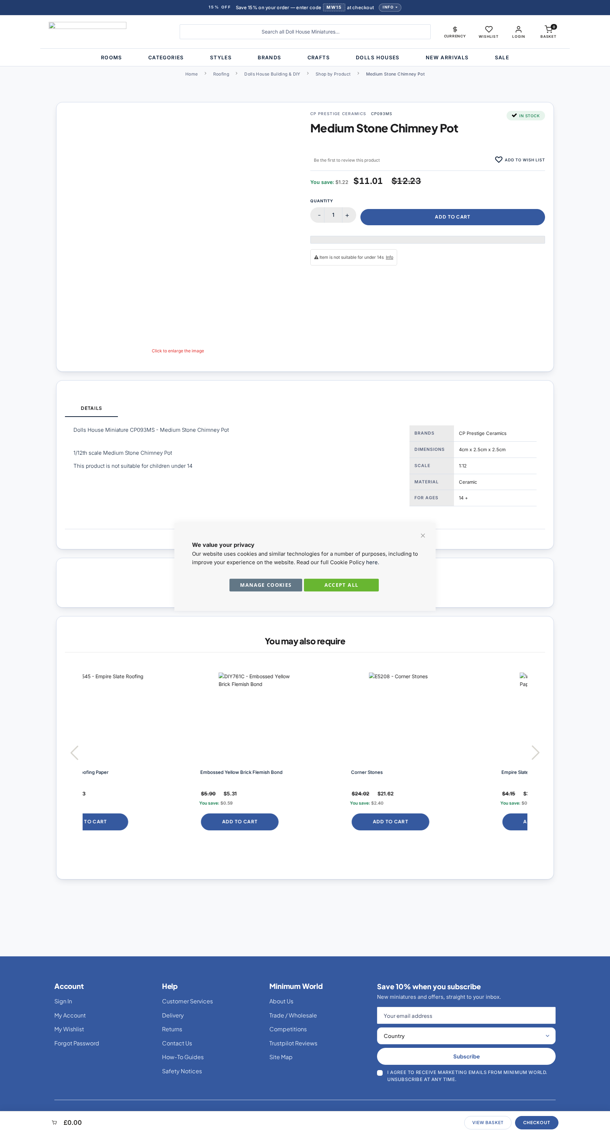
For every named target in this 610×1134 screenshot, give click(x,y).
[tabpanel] (305, 473)
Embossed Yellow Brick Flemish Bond (131, 772)
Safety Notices (182, 1071)
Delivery (173, 1015)
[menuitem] (111, 57)
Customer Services (187, 1001)
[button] (455, 31)
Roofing (221, 74)
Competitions (288, 1029)
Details (91, 408)
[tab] (91, 408)
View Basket (487, 1122)
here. (372, 562)
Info (388, 7)
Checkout (536, 1122)
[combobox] (305, 31)
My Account (70, 1015)
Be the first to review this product (347, 160)
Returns (172, 1029)
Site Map (281, 1057)
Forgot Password (76, 1043)
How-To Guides (183, 1057)
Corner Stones (257, 772)
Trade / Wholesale (293, 1015)
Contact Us (177, 1043)
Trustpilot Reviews (293, 1043)
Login (518, 36)
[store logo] (109, 32)
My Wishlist (69, 1029)
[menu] (305, 57)
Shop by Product (333, 74)
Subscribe (466, 1056)
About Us (281, 1001)
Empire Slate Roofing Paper (421, 772)
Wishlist (488, 36)
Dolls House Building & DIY (272, 74)
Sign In (63, 1001)
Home (191, 74)
